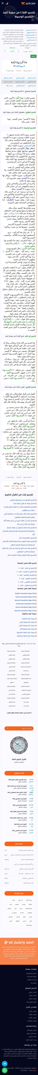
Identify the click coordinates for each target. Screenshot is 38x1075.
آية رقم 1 (18, 70)
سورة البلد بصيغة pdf (27, 628)
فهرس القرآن (33, 1011)
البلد (28, 486)
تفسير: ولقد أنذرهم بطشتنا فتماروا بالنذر (21, 555)
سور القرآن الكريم (32, 1033)
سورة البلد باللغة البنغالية (26, 635)
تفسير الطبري (31, 40)
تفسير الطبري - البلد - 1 (27, 578)
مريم (21, 908)
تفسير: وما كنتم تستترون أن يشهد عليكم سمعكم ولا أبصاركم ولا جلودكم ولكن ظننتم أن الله (18, 531)
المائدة (30, 904)
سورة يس (14, 913)
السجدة (22, 913)
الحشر (10, 921)
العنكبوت (29, 913)
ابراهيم (17, 904)
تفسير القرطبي (20, 85)
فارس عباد (26, 706)
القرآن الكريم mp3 (31, 1002)
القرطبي (27, 145)
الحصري (12, 682)
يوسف (23, 904)
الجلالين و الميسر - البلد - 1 (26, 571)
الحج (16, 908)
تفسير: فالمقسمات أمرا (27, 537)
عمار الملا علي (12, 694)
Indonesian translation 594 (25, 603)
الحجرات (18, 917)
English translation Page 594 (25, 593)
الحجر (11, 904)
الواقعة (18, 921)
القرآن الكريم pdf (32, 1030)
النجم (31, 921)
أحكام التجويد (33, 1036)
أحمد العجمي (12, 671)
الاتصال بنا (34, 983)
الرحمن (24, 921)
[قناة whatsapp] (4, 1070)
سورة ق (11, 917)
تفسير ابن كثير (31, 37)
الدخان (30, 917)
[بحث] (7, 728)
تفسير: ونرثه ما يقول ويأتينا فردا (24, 503)
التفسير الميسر (20, 78)
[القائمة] (2, 3)
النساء (13, 900)
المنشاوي (26, 682)
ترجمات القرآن (33, 999)
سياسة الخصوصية (31, 973)
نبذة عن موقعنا (32, 980)
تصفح (33, 56)
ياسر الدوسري (12, 706)
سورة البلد (19, 66)
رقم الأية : (12, 48)
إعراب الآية (9, 85)
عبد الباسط (26, 671)
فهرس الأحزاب (32, 1018)
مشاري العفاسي (26, 694)
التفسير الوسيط (30, 35)
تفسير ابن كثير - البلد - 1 (27, 568)
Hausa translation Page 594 (25, 607)
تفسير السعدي (30, 30)
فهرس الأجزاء (33, 1014)
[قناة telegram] (4, 1063)
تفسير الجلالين (32, 78)
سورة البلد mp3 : (31, 643)
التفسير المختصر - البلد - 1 (26, 575)
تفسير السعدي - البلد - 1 (26, 585)
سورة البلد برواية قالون (27, 625)
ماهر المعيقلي (26, 659)
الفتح (24, 917)
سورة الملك (29, 925)
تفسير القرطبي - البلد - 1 (26, 581)
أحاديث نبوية (33, 995)
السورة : (27, 48)
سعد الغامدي (12, 659)
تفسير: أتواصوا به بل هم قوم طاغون (22, 500)
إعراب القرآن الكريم (31, 1040)
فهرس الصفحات (32, 1021)
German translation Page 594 (25, 600)
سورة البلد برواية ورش (27, 622)
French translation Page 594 (25, 596)
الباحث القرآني (33, 992)
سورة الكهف (28, 908)
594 (25, 488)
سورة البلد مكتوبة (28, 618)
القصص (9, 908)
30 (13, 486)
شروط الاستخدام (32, 976)
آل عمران (20, 900)
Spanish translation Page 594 (25, 610)
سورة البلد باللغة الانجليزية (26, 632)
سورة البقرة (29, 900)
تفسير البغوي (31, 32)
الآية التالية (10, 71)
